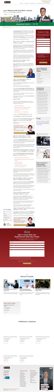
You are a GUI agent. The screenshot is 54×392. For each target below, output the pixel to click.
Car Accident (39, 75)
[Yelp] (8, 375)
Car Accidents (21, 372)
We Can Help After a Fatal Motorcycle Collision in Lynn (7, 215)
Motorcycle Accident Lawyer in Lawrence (42, 95)
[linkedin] (6, 375)
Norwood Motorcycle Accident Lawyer (42, 96)
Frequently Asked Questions (33, 372)
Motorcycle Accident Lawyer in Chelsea (42, 98)
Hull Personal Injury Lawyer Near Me (42, 168)
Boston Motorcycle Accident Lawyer (42, 111)
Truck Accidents (22, 375)
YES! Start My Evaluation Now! (43, 62)
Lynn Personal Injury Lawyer (8, 27)
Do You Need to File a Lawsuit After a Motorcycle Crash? (7, 219)
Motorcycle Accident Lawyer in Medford (42, 104)
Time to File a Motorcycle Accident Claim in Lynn (8, 221)
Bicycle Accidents (22, 377)
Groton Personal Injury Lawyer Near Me (42, 180)
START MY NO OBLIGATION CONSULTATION (21, 76)
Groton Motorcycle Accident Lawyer (42, 99)
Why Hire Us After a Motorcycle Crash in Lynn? (7, 211)
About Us (21, 3)
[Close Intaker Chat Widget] (51, 368)
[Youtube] (5, 375)
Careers (31, 381)
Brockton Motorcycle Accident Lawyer (42, 102)
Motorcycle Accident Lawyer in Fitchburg (42, 107)
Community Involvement (40, 3)
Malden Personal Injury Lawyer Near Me (42, 177)
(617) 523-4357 (7, 310)
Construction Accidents (23, 382)
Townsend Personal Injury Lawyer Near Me (42, 171)
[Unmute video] (41, 368)
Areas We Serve (32, 3)
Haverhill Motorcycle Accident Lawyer (42, 113)
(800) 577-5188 (47, 0)
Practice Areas (26, 3)
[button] (8, 14)
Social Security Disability (23, 383)
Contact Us (48, 3)
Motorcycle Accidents (22, 376)
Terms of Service (48, 59)
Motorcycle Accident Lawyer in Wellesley (42, 110)
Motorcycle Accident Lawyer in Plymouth (42, 101)
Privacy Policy (43, 60)
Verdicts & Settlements (33, 375)
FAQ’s (45, 3)
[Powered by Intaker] (48, 390)
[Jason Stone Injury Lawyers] (7, 2)
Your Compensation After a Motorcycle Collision (7, 213)
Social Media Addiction (23, 386)
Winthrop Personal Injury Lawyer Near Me (42, 174)
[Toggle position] (50, 368)
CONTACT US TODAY (7, 17)
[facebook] (3, 375)
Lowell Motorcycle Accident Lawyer (42, 92)
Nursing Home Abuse (22, 381)
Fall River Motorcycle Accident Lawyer (42, 105)
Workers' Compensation (40, 81)
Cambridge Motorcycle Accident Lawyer (42, 108)
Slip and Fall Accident (40, 78)
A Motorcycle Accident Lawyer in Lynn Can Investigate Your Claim (7, 217)
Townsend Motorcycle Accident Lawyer (42, 93)
